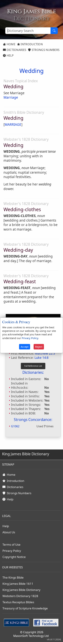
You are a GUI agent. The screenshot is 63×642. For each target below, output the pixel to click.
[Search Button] (54, 30)
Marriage (11, 97)
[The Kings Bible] (17, 622)
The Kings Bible (13, 577)
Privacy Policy (11, 551)
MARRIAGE (13, 124)
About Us (8, 532)
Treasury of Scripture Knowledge (25, 608)
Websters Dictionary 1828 (20, 596)
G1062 (15, 426)
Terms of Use (11, 544)
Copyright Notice (14, 557)
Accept (25, 346)
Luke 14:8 (41, 357)
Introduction (31, 44)
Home (10, 44)
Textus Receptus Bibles (18, 602)
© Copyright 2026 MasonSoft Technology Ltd (31, 634)
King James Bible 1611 (17, 584)
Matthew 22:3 (45, 353)
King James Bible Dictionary (21, 590)
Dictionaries (16, 50)
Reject (38, 346)
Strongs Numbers (45, 50)
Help (10, 55)
